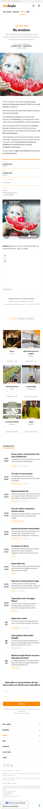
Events (9, 1)
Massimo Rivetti (12, 387)
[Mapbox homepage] (7, 289)
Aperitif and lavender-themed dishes (25, 528)
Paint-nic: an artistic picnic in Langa (25, 581)
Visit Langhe (7, 12)
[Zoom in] (5, 255)
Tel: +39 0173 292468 (7, 194)
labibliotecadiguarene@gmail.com (14, 304)
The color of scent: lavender (22, 473)
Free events (30, 318)
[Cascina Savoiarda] (12, 410)
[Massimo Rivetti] (12, 374)
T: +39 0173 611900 (33, 304)
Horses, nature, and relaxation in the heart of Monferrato (25, 455)
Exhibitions (22, 318)
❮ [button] (6, 74)
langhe (9, 6)
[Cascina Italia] (31, 374)
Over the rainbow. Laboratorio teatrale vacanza (22, 509)
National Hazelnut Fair (19, 491)
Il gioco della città (18, 563)
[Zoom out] (5, 258)
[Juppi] (31, 410)
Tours (4, 758)
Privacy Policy (33, 778)
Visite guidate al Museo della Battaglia (22, 636)
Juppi (31, 422)
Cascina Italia (31, 387)
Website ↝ (5, 190)
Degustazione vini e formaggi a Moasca (23, 599)
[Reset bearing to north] (5, 261)
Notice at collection (10, 806)
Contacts (5, 746)
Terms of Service (6, 780)
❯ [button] (37, 74)
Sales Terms (6, 752)
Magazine (16, 12)
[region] (21, 272)
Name (5, 691)
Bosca (12, 351)
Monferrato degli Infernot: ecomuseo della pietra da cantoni (25, 656)
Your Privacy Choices (16, 803)
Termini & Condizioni (7, 770)
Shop (27, 12)
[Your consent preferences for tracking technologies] (39, 805)
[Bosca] (12, 339)
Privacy (17, 770)
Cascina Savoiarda (12, 422)
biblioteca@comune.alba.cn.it (9, 192)
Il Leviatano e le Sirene (20, 546)
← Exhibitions (13, 318)
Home (4, 1)
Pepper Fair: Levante (19, 618)
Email (5, 696)
